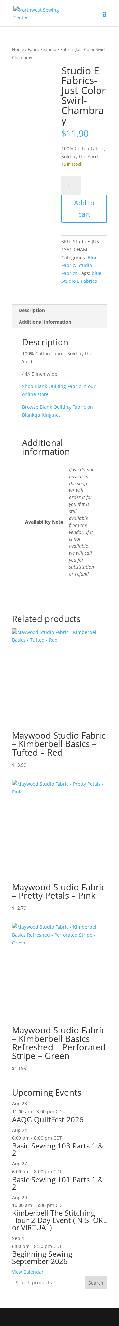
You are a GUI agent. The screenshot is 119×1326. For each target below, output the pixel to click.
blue (96, 273)
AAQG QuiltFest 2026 (48, 1119)
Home (18, 49)
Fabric (34, 49)
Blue (93, 257)
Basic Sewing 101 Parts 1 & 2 (57, 1183)
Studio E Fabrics (79, 281)
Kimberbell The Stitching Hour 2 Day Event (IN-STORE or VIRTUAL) (59, 1220)
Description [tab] (32, 310)
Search (95, 1283)
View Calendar (28, 1272)
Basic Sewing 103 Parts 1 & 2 (57, 1149)
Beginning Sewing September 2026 (42, 1257)
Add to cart (84, 208)
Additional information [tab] (45, 322)
